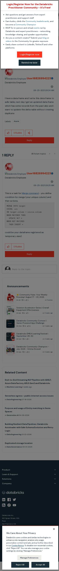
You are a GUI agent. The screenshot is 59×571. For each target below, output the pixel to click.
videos (9, 41)
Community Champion (25, 24)
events (36, 28)
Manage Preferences (29, 558)
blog (45, 38)
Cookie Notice (18, 545)
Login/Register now (29, 54)
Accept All (40, 565)
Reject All (20, 565)
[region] (30, 548)
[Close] (54, 529)
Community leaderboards (37, 21)
